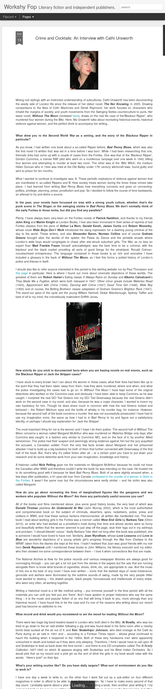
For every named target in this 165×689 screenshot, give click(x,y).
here (75, 116)
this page (22, 273)
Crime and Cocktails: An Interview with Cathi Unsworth (84, 38)
